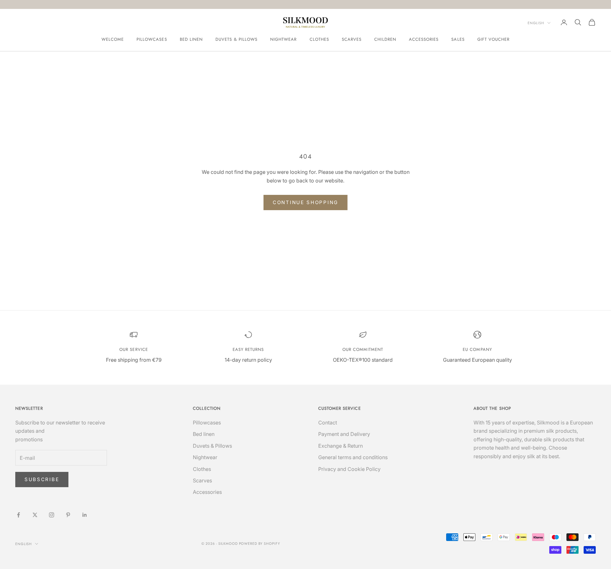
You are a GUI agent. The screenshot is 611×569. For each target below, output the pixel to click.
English (536, 22)
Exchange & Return (340, 446)
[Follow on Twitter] (35, 515)
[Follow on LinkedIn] (84, 515)
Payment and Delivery (344, 434)
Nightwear (283, 39)
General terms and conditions (353, 457)
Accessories (424, 39)
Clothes (319, 39)
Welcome (113, 39)
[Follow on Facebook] (18, 515)
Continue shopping (305, 202)
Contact (327, 422)
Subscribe (42, 479)
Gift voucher (493, 39)
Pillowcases (152, 39)
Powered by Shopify (259, 543)
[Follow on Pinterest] (68, 515)
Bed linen (191, 39)
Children (385, 39)
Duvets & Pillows (236, 39)
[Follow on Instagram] (51, 515)
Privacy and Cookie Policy (349, 469)
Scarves (352, 39)
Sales (457, 39)
